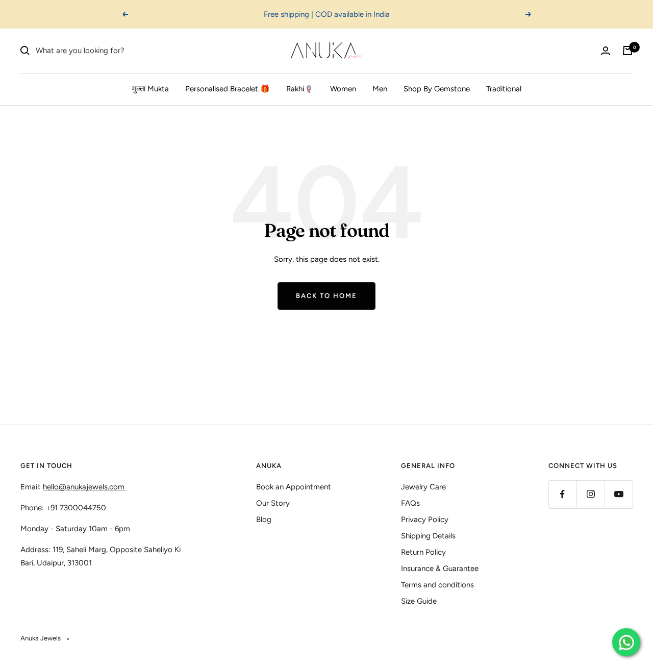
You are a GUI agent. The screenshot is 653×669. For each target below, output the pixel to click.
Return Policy (423, 552)
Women (343, 88)
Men (379, 88)
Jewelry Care (423, 486)
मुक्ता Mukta (150, 88)
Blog (263, 519)
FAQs (410, 503)
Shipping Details (428, 535)
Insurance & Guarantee (440, 568)
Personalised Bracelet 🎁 (227, 88)
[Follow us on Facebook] (562, 494)
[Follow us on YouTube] (619, 494)
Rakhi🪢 (300, 88)
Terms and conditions (437, 584)
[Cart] (627, 50)
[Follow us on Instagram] (590, 494)
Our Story (273, 503)
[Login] (605, 50)
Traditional (503, 88)
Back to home (326, 296)
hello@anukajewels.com (83, 486)
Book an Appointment (293, 486)
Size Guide (419, 601)
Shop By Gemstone (437, 88)
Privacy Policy (424, 519)
